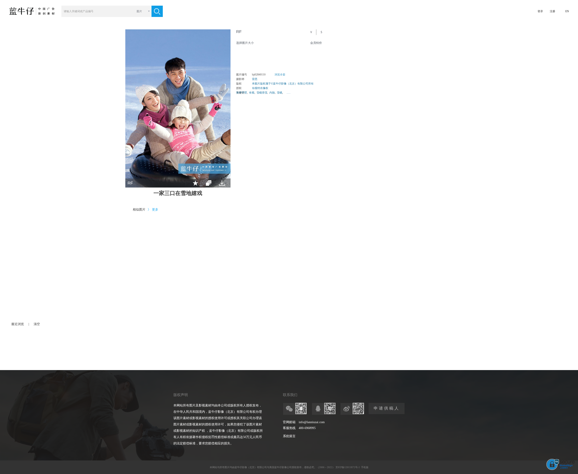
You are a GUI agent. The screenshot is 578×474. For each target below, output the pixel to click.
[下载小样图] (222, 183)
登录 (540, 11)
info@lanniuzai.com (312, 422)
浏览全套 (280, 74)
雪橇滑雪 (261, 92)
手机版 (364, 467)
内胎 (272, 92)
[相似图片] (208, 183)
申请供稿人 (387, 408)
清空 (37, 324)
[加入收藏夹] (195, 183)
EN (567, 11)
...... (289, 92)
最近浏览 (17, 324)
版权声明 (180, 395)
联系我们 (290, 395)
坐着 (251, 92)
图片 (139, 11)
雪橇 (279, 92)
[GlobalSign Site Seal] (560, 469)
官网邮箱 (289, 422)
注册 (552, 11)
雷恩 (254, 79)
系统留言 (289, 436)
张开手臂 (241, 92)
